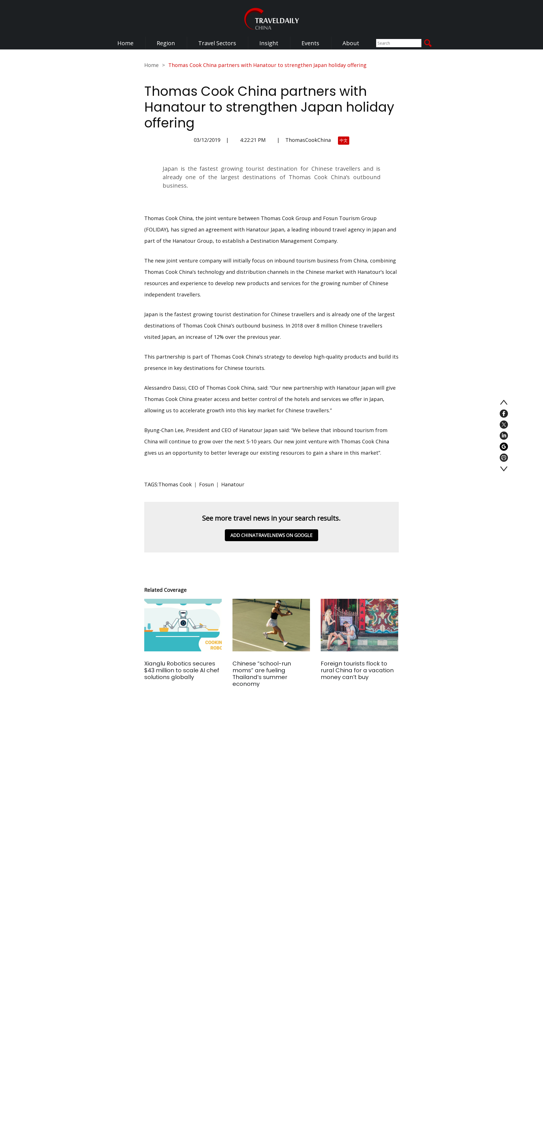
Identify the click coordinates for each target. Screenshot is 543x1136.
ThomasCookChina (308, 139)
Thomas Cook (175, 484)
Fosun (206, 484)
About (350, 43)
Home (125, 43)
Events (310, 43)
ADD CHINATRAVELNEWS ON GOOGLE (271, 535)
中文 (344, 140)
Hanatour (232, 484)
